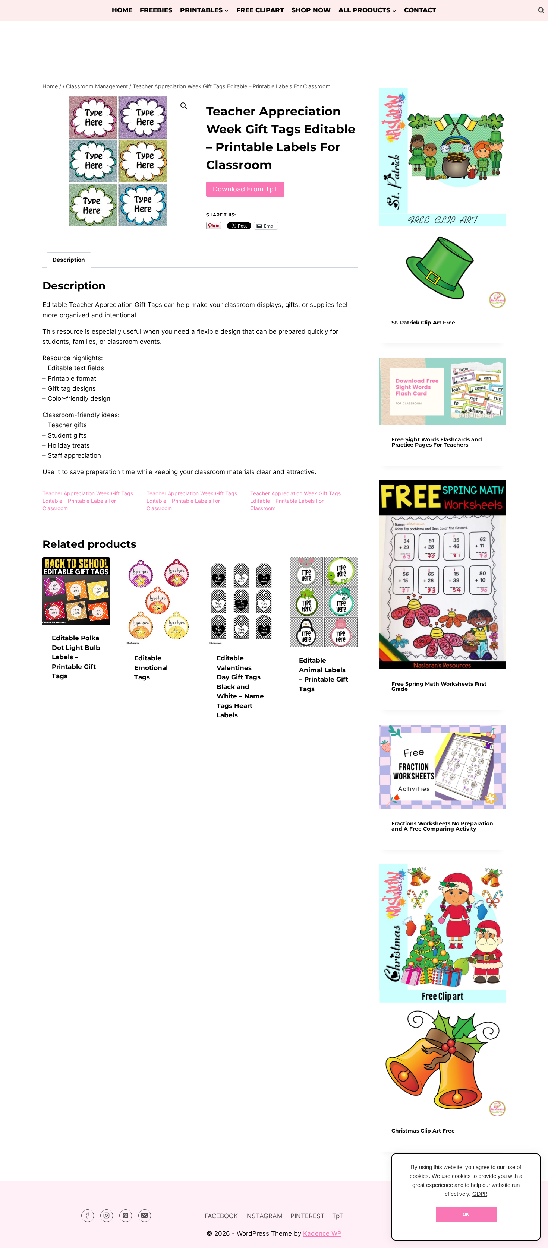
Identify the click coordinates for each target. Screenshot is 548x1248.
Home (122, 10)
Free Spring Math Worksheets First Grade (438, 686)
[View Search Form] (541, 10)
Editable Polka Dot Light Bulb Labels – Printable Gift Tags (76, 657)
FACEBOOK (221, 1216)
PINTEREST (307, 1216)
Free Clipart (260, 10)
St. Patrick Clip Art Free (423, 322)
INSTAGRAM (264, 1216)
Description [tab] (69, 259)
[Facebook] (87, 1215)
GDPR (479, 1194)
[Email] (144, 1215)
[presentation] (442, 198)
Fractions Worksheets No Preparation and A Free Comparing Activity (442, 826)
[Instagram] (106, 1215)
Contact (420, 10)
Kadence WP (322, 1233)
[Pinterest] (125, 1215)
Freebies (156, 10)
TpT (337, 1216)
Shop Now (311, 10)
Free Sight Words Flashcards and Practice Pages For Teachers (436, 442)
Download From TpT (245, 189)
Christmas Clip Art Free (423, 1130)
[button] (183, 105)
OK (466, 1214)
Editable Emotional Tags (151, 667)
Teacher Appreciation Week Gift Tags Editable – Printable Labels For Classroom (87, 500)
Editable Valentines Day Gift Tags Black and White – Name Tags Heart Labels (240, 686)
